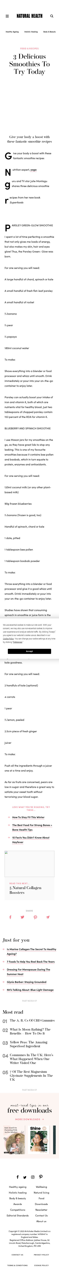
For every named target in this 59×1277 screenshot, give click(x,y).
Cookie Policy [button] (8, 638)
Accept (29, 651)
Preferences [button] (17, 642)
